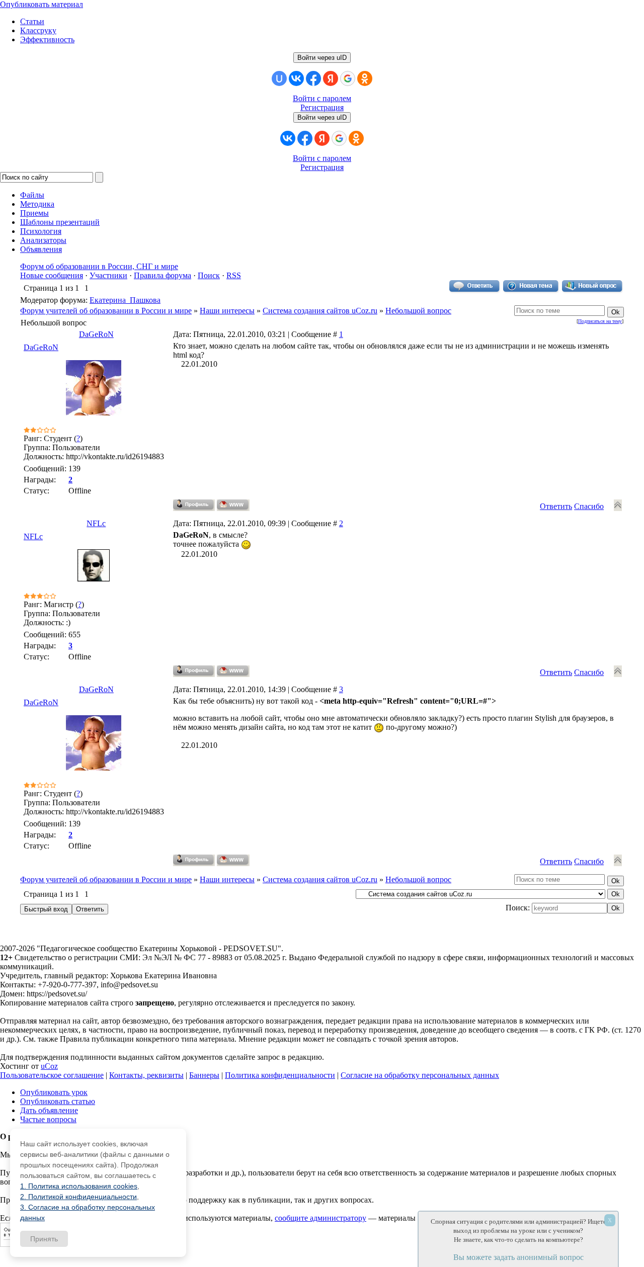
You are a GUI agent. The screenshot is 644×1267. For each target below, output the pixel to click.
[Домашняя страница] (233, 505)
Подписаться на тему (600, 321)
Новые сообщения (51, 275)
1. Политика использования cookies (78, 1186)
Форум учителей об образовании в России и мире (106, 310)
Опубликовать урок (54, 1092)
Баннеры (204, 1075)
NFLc (96, 523)
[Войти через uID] (279, 78)
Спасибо (589, 506)
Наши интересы (227, 310)
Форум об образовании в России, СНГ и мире (99, 266)
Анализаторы (43, 240)
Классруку (38, 30)
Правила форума (162, 275)
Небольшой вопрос (418, 310)
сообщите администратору (320, 1218)
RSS (233, 275)
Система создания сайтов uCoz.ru (320, 310)
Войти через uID (322, 57)
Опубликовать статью (57, 1101)
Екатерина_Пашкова (125, 300)
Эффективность (47, 39)
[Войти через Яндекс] (330, 78)
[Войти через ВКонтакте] (296, 78)
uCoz (49, 1066)
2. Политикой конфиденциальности (78, 1197)
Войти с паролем (322, 98)
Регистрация (322, 107)
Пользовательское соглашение (52, 1075)
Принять (44, 1239)
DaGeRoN (96, 334)
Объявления (41, 249)
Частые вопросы (48, 1119)
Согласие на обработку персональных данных (420, 1075)
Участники (108, 275)
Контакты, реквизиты (146, 1075)
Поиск (209, 275)
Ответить (556, 506)
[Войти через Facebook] (313, 78)
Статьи (32, 21)
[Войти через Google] (347, 78)
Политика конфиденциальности (280, 1075)
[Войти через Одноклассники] (364, 78)
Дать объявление (49, 1110)
